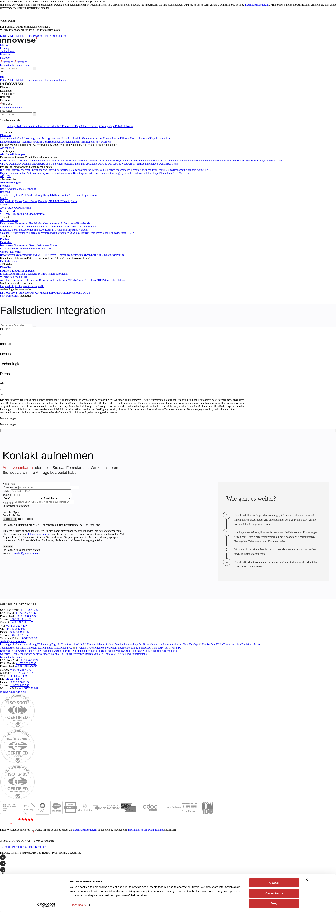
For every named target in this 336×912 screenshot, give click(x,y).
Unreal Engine (82, 195)
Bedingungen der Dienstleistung (146, 829)
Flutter (18, 201)
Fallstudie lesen (8, 261)
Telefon (7, 494)
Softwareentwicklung (25, 644)
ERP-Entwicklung (213, 160)
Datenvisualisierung (80, 169)
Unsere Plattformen (10, 251)
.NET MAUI (55, 201)
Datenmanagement (21, 169)
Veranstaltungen (89, 141)
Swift (74, 201)
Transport (60, 229)
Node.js (31, 195)
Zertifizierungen (52, 141)
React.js (14, 279)
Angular (11, 188)
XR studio (107, 653)
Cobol (93, 195)
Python (16, 195)
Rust (62, 195)
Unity (39, 195)
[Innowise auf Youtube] (168, 864)
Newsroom (105, 141)
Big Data (5, 169)
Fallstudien (6, 242)
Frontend (5, 185)
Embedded (145, 647)
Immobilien (102, 232)
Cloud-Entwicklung (191, 160)
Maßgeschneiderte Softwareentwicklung (135, 160)
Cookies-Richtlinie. (35, 846)
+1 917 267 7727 (28, 609)
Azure (10, 207)
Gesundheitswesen (10, 226)
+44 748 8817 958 (15, 628)
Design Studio (93, 653)
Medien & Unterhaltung (84, 226)
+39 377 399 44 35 (18, 631)
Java (2, 195)
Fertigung (17, 229)
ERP (2, 210)
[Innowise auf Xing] (168, 870)
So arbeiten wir (8, 138)
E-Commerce (68, 223)
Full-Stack (61, 279)
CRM (12, 210)
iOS (2, 201)
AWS (3, 207)
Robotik (158, 647)
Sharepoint (26, 207)
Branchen (5, 54)
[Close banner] (307, 879)
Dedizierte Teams (35, 273)
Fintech (44, 292)
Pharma (25, 226)
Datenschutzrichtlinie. (12, 846)
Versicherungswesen (49, 223)
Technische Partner (31, 141)
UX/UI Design (86, 644)
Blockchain (165, 173)
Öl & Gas (75, 232)
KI (12, 35)
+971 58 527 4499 (16, 625)
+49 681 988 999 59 (26, 616)
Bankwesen (21, 223)
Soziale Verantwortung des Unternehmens (96, 138)
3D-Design (23, 163)
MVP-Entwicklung (168, 160)
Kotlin (66, 201)
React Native (30, 201)
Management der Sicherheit (57, 138)
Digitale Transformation (13, 173)
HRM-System (48, 254)
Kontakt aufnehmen (11, 107)
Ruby (46, 195)
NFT (175, 173)
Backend (5, 191)
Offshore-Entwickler (57, 273)
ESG (178, 647)
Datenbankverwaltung (84, 163)
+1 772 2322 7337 (26, 612)
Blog (152, 138)
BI (77, 647)
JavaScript (30, 188)
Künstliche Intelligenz (151, 169)
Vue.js (20, 188)
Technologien (7, 51)
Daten (3, 35)
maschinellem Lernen (34, 647)
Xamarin (42, 201)
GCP (17, 207)
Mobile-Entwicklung (60, 160)
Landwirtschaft (117, 232)
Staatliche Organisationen (14, 232)
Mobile (20, 35)
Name (6, 483)
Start (2, 295)
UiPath (86, 292)
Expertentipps (163, 138)
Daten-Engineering (58, 169)
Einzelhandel (83, 223)
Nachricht (8, 502)
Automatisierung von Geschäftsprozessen (49, 173)
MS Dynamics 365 (16, 213)
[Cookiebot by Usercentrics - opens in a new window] (46, 905)
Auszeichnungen (70, 141)
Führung (125, 138)
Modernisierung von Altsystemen (264, 160)
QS (37, 292)
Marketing (72, 229)
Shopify (77, 292)
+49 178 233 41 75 (20, 619)
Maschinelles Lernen (127, 169)
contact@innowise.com (27, 553)
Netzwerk (127, 163)
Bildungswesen (38, 226)
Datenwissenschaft (174, 169)
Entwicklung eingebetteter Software (92, 160)
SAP (2, 213)
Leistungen (6, 48)
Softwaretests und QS (42, 163)
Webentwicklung (39, 160)
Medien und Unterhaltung (162, 650)
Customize (272, 893)
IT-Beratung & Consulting (14, 160)
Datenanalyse (39, 169)
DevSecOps (114, 163)
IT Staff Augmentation (145, 163)
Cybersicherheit (129, 173)
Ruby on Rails (47, 279)
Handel (33, 223)
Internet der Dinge (148, 173)
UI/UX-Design (8, 163)
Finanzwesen (35, 35)
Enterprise (5, 229)
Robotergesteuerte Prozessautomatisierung (96, 173)
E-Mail (6, 491)
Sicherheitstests (63, 163)
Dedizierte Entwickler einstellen (17, 270)
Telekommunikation (59, 226)
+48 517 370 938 (28, 638)
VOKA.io (119, 653)
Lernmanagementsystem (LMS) (74, 254)
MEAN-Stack (75, 279)
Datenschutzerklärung (257, 4)
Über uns (5, 45)
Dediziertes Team (168, 163)
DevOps (102, 163)
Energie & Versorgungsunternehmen (49, 232)
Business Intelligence (103, 169)
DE (2, 76)
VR (9, 176)
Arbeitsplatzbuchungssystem (108, 254)
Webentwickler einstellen (14, 276)
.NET (9, 195)
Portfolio (5, 57)
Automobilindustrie (33, 229)
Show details (78, 904)
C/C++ (69, 195)
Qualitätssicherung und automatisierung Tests (163, 644)
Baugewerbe (88, 232)
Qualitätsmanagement (29, 138)
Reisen (130, 232)
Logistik (49, 229)
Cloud (3, 204)
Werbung (83, 229)
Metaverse (184, 173)
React (3, 188)
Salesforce (40, 213)
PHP (23, 195)
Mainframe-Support (234, 160)
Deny (274, 903)
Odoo (30, 213)
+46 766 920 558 (19, 635)
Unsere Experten (139, 138)
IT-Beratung (44, 644)
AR (2, 176)
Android (9, 201)
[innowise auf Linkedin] (168, 857)
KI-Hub (54, 195)
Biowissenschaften (56, 35)
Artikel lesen (7, 147)
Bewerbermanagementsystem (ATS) (20, 254)
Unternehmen (10, 487)
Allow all (274, 882)
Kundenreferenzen (10, 141)
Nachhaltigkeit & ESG (198, 169)
